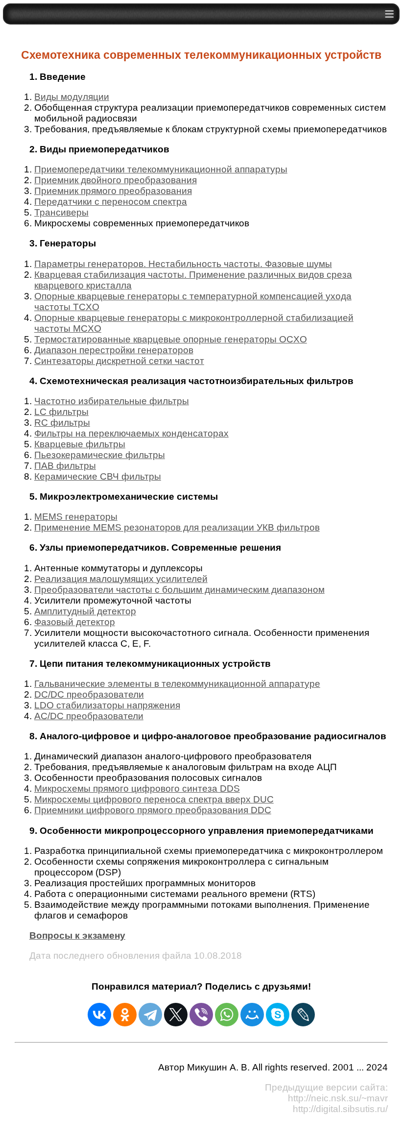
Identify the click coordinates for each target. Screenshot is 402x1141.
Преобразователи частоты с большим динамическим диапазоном (179, 589)
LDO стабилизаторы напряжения (107, 705)
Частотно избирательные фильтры (111, 401)
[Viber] (201, 1014)
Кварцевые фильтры (79, 444)
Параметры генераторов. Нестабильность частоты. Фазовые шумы (183, 264)
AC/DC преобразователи (88, 716)
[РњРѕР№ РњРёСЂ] (252, 1014)
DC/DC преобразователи (89, 694)
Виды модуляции (71, 97)
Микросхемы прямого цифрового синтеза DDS (137, 788)
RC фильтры (62, 422)
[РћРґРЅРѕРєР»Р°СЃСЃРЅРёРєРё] (125, 1014)
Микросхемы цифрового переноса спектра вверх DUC (154, 799)
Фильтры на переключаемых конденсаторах (131, 433)
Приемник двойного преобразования (115, 180)
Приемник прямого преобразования (113, 191)
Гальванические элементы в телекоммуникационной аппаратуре (177, 684)
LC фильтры (61, 412)
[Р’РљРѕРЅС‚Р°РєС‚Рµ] (99, 1014)
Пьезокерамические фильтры (99, 455)
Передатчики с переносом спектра (110, 201)
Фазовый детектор (74, 622)
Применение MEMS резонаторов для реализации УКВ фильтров (177, 527)
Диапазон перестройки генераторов (113, 350)
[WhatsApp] (226, 1014)
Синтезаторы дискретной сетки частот (119, 361)
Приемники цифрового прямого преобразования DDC (152, 810)
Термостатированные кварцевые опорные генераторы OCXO (170, 339)
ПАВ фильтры (65, 466)
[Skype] (277, 1014)
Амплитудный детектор (85, 611)
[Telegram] (150, 1014)
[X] (176, 1014)
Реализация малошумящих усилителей (121, 579)
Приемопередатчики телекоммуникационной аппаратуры (160, 169)
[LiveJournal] (303, 1014)
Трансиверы (61, 212)
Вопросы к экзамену (77, 935)
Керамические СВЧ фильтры (97, 476)
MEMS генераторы (76, 516)
